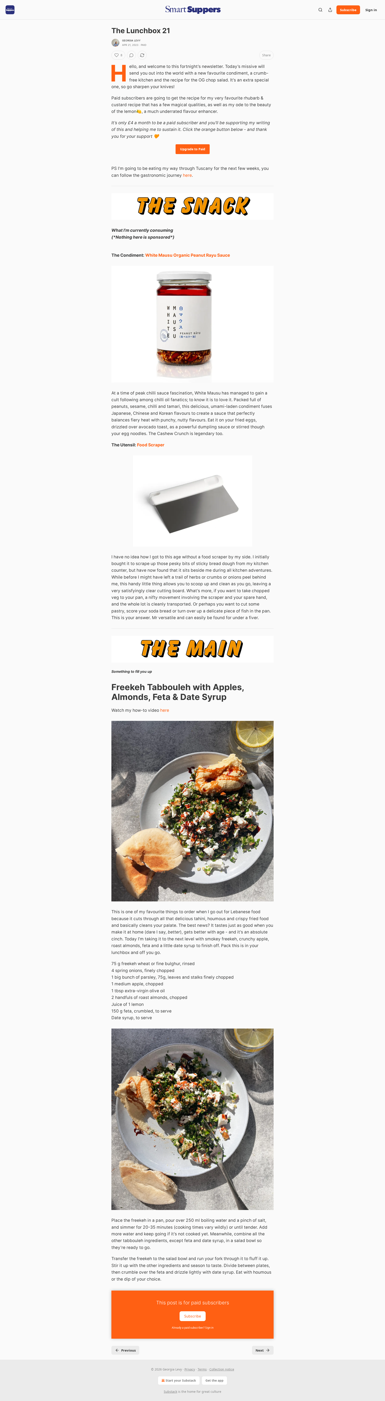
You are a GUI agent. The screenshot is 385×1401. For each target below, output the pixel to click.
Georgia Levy (131, 40)
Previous (128, 1350)
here (187, 175)
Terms (202, 1369)
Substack (170, 1391)
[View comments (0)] (131, 55)
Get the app (214, 1380)
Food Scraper (150, 444)
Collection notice (221, 1369)
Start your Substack (181, 1380)
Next (260, 1350)
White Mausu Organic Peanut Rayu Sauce (187, 255)
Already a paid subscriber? (192, 1328)
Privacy (189, 1369)
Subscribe (348, 10)
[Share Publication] (330, 9)
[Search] (320, 9)
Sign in (371, 10)
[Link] (105, 691)
